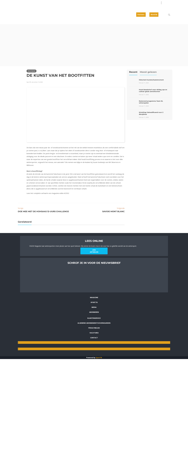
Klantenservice (94, 318)
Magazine (94, 297)
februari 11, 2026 (144, 83)
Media (94, 307)
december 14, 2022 (37, 82)
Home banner (31, 71)
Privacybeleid (94, 328)
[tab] (133, 72)
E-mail (31, 272)
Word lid (154, 14)
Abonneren (94, 312)
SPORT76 (94, 302)
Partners (141, 14)
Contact (94, 338)
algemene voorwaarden (51, 288)
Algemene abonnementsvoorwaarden (94, 323)
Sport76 (99, 358)
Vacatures (94, 333)
